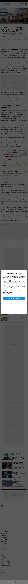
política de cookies (13, 287)
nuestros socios (19, 276)
